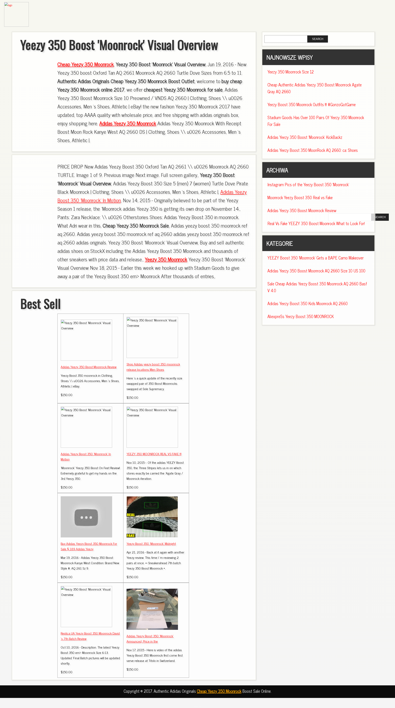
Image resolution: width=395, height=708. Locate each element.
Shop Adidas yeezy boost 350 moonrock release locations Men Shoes (153, 366)
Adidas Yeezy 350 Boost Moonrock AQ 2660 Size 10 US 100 (316, 270)
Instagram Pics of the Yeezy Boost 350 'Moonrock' (308, 184)
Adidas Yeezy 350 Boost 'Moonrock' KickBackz (304, 137)
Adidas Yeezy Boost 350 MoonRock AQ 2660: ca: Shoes (312, 150)
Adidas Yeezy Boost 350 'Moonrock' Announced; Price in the (150, 638)
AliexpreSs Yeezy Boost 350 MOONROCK (300, 316)
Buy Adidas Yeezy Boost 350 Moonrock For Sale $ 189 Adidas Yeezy (89, 546)
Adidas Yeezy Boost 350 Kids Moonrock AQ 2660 (307, 303)
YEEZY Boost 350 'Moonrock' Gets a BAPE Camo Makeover (315, 257)
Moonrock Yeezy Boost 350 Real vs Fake (300, 197)
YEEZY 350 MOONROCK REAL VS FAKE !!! (154, 453)
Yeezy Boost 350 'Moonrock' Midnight (151, 543)
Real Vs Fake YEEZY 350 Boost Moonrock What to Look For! (316, 223)
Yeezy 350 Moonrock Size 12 (290, 71)
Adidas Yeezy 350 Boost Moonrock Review (88, 366)
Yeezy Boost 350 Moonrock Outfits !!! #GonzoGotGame (311, 104)
